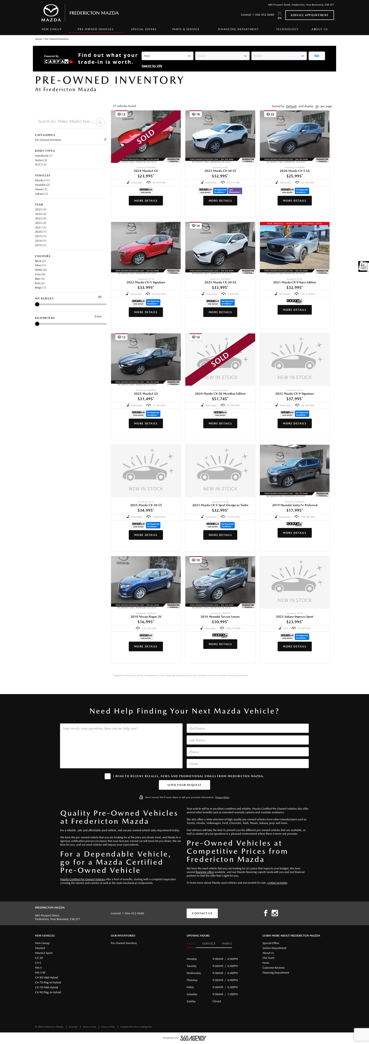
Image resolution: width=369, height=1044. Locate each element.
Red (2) (39, 283)
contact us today (277, 882)
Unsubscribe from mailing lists (136, 1026)
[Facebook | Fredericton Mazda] (265, 913)
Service (209, 943)
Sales (191, 943)
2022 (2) (40, 223)
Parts (227, 943)
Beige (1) (40, 287)
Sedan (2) (41, 160)
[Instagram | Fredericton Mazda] (275, 913)
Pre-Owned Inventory (48, 139)
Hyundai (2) (42, 184)
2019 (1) (40, 236)
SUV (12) (41, 164)
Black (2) (40, 261)
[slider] (37, 304)
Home (38, 38)
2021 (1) (40, 227)
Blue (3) (40, 278)
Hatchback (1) (44, 155)
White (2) (41, 269)
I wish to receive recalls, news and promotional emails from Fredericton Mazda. (188, 776)
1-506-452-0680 (263, 14)
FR (279, 12)
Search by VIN (152, 66)
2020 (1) (40, 231)
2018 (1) (40, 240)
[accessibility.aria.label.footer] (193, 1038)
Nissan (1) (41, 189)
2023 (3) (40, 218)
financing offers (205, 872)
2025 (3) (40, 209)
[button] (291, 106)
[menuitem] (51, 30)
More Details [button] (146, 200)
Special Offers (144, 29)
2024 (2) (40, 214)
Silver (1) (40, 265)
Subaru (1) (41, 193)
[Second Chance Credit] (363, 266)
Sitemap (73, 1026)
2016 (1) (40, 245)
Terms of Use (90, 1026)
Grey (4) (40, 274)
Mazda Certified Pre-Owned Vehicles (82, 879)
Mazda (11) (42, 180)
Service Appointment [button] (310, 15)
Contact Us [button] (202, 913)
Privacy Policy (222, 797)
